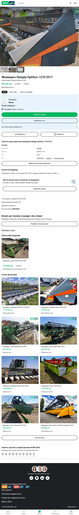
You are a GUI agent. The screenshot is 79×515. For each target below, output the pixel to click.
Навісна (49, 158)
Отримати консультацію (39, 224)
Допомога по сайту (39, 473)
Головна (8, 513)
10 (34, 456)
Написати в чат (39, 121)
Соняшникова (59, 158)
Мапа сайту (7, 501)
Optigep (39, 148)
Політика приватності (11, 494)
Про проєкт (7, 490)
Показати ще (39, 438)
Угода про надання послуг (13, 498)
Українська (71, 507)
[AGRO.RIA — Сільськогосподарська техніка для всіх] (9, 3)
